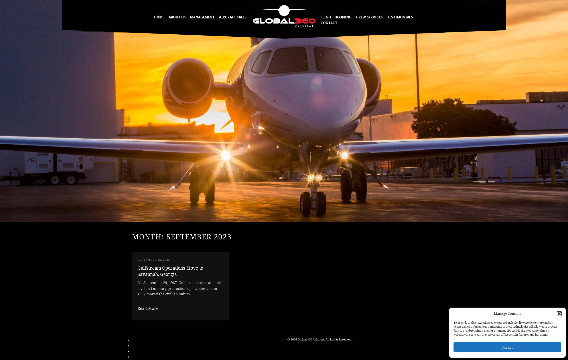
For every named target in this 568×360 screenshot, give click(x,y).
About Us (177, 17)
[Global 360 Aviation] (284, 16)
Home (159, 17)
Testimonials (400, 17)
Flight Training (336, 17)
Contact (329, 23)
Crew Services (369, 17)
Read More (148, 308)
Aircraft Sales (233, 17)
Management (202, 17)
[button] (559, 313)
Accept (507, 347)
